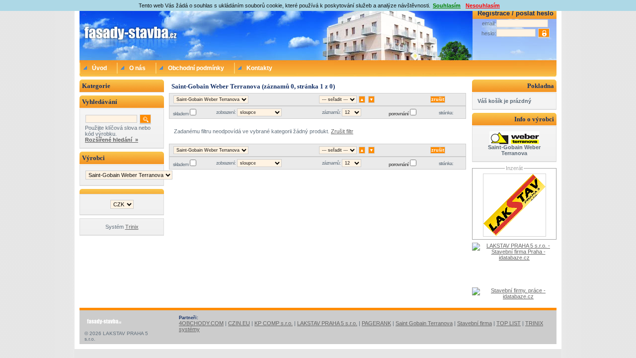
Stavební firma (474, 323)
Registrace (493, 13)
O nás (137, 68)
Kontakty (259, 68)
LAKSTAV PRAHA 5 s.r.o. (327, 323)
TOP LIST (508, 323)
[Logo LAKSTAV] (514, 235)
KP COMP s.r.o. (273, 323)
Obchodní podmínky (196, 68)
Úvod (99, 68)
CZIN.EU (239, 323)
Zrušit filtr (342, 131)
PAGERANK (376, 323)
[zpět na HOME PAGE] (122, 34)
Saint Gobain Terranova (424, 323)
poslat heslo (535, 13)
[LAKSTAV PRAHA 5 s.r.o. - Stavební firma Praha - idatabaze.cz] (514, 265)
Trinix (132, 227)
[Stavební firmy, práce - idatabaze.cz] (514, 297)
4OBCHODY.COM (201, 323)
